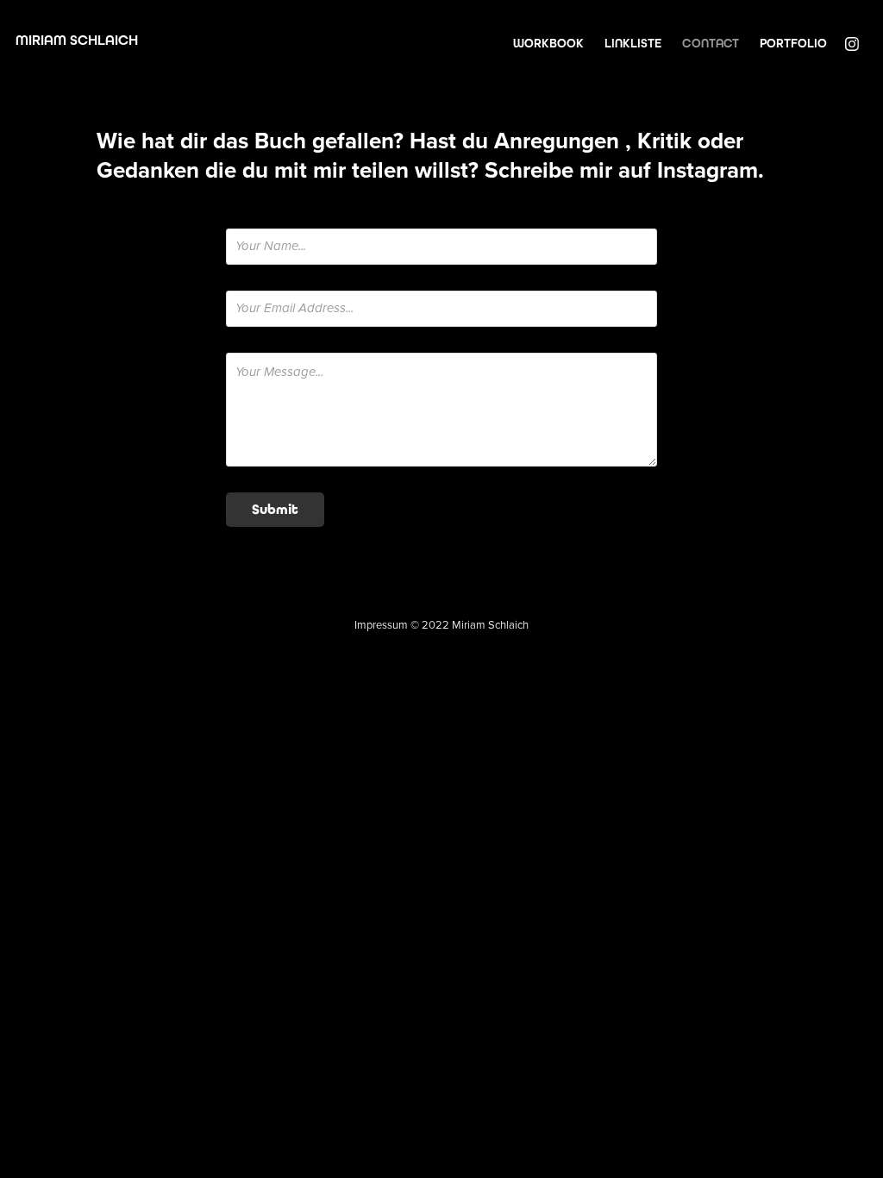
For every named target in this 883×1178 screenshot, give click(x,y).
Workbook (548, 43)
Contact (710, 43)
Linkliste (632, 43)
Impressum (381, 624)
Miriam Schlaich (77, 40)
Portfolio (793, 43)
